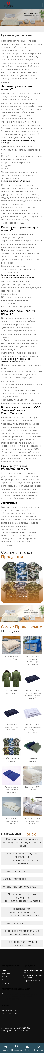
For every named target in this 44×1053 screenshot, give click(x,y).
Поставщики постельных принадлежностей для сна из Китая (22, 842)
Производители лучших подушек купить (22, 943)
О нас (27, 1048)
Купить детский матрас (17, 871)
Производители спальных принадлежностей (22, 932)
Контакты (38, 1048)
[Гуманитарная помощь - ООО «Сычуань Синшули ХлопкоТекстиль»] (8, 4)
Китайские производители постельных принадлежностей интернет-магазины (22, 858)
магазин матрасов (14, 878)
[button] (38, 581)
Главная (4, 29)
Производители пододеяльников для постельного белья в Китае (22, 912)
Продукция (16, 1048)
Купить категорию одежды (19, 886)
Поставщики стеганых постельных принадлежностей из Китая (22, 897)
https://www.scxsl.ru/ (20, 430)
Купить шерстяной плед (17, 923)
